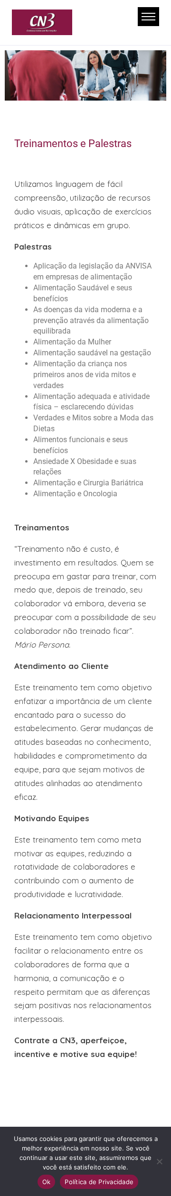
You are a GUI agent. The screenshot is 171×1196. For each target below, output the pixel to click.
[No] (159, 1161)
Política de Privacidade (99, 1182)
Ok (46, 1182)
